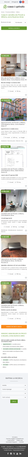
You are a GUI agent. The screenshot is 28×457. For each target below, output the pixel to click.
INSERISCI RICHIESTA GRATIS (14, 326)
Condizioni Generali (8, 448)
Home (2, 12)
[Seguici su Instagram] (11, 454)
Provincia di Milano (10, 12)
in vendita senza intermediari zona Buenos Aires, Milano (14, 351)
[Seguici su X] (14, 454)
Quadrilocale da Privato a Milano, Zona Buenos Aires (12, 214)
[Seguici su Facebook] (8, 454)
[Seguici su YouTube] (17, 454)
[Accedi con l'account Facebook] (20, 2)
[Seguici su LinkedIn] (20, 454)
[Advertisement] (14, 42)
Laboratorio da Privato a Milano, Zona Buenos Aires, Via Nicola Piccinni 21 (12, 260)
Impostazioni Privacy (18, 450)
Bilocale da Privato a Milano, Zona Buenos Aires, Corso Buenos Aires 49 (14, 79)
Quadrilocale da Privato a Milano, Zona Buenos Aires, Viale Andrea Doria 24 (12, 170)
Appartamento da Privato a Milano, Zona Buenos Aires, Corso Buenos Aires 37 (13, 124)
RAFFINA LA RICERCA (14, 28)
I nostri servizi (10, 440)
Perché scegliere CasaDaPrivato (15, 439)
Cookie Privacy (8, 450)
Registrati (15, 2)
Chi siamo (15, 437)
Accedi (7, 2)
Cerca (14, 401)
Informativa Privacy (19, 448)
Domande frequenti (11, 442)
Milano (18, 12)
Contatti (21, 442)
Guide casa (20, 440)
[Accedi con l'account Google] (23, 2)
